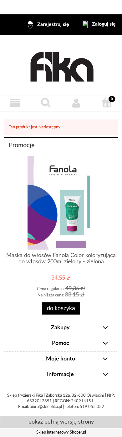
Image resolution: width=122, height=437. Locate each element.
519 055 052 (92, 407)
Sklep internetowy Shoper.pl (61, 432)
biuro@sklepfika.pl (46, 407)
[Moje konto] (76, 103)
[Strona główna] (61, 65)
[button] (15, 103)
